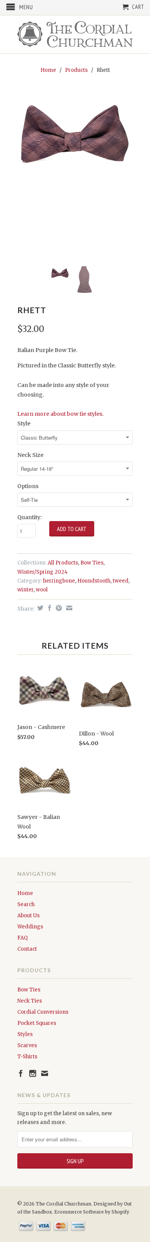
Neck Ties (29, 1001)
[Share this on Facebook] (49, 608)
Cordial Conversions (42, 1012)
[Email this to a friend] (68, 608)
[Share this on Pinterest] (58, 608)
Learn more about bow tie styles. (60, 413)
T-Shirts (27, 1056)
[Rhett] (75, 138)
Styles (25, 1034)
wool (42, 589)
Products (76, 70)
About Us (28, 915)
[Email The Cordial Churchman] (44, 1073)
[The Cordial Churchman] (75, 34)
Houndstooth (93, 581)
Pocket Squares (36, 1023)
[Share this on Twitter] (39, 608)
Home (25, 893)
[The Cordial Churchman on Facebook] (20, 1073)
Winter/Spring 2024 (42, 572)
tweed (120, 581)
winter (25, 589)
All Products (63, 563)
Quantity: (29, 517)
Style (23, 423)
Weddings (30, 926)
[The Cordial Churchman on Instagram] (32, 1073)
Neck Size (30, 455)
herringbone (59, 581)
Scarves (27, 1045)
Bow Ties (91, 563)
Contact (27, 949)
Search (26, 904)
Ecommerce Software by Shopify (91, 1212)
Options (27, 486)
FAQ (22, 938)
